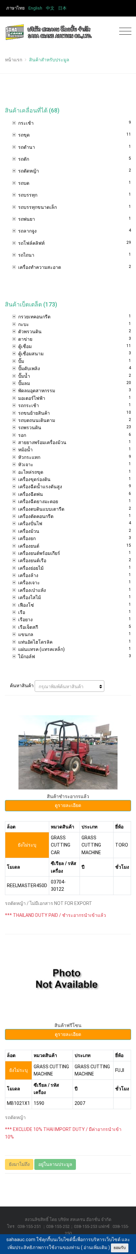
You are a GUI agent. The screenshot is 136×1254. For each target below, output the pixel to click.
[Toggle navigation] (123, 31)
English (35, 8)
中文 (50, 8)
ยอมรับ (120, 1247)
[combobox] (69, 686)
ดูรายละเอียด (68, 805)
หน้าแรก (13, 59)
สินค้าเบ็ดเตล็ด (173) (31, 304)
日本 (62, 8)
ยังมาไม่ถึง (19, 1164)
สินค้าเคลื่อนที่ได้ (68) (32, 110)
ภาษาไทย (15, 8)
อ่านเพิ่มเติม (95, 1247)
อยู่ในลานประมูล (55, 1164)
